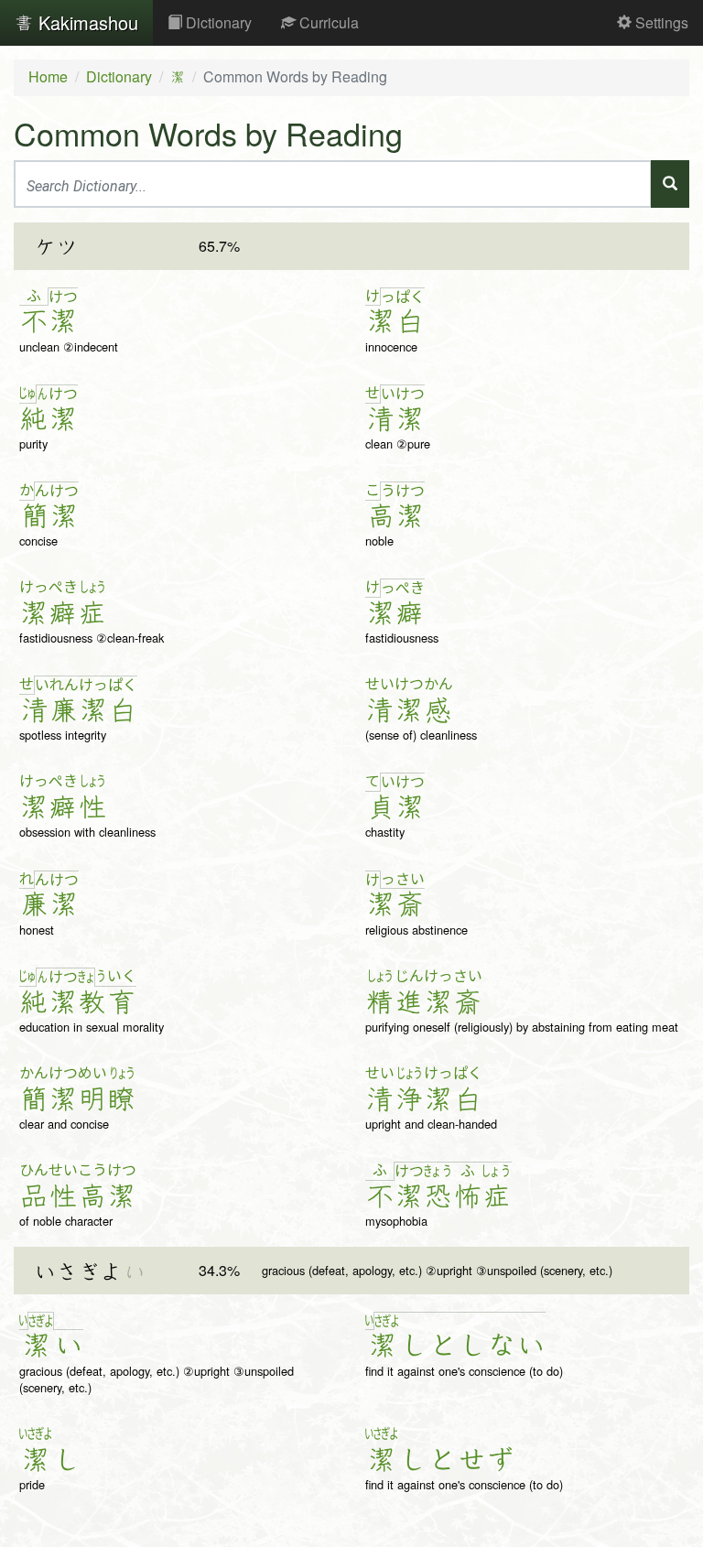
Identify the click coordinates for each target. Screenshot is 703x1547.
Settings (660, 22)
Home (48, 76)
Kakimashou (85, 22)
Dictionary (217, 22)
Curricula (327, 22)
